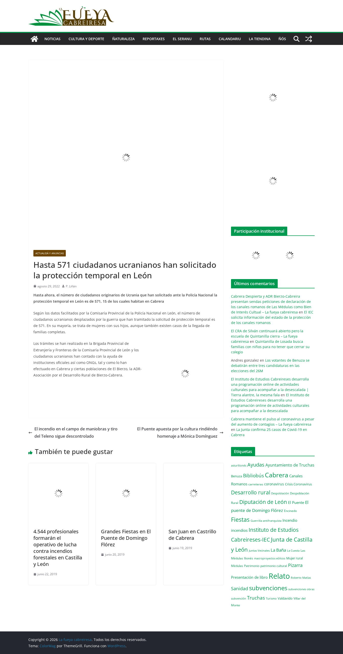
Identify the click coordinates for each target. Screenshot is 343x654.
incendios (239, 530)
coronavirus (274, 484)
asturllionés (238, 465)
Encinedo (290, 511)
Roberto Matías (301, 577)
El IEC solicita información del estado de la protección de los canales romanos (272, 317)
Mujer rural (294, 558)
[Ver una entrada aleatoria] (309, 39)
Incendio (289, 520)
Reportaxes (154, 38)
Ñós (282, 38)
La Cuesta (293, 550)
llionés (248, 558)
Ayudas (255, 464)
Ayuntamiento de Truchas (289, 465)
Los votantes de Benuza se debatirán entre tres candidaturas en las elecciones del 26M (270, 365)
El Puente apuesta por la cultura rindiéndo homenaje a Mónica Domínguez (177, 432)
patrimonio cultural (273, 566)
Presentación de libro (249, 577)
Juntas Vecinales (259, 550)
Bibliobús (253, 475)
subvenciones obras (301, 589)
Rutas (205, 38)
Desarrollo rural (250, 492)
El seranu (182, 38)
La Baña (278, 550)
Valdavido (285, 598)
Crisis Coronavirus (298, 484)
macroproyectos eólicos (269, 558)
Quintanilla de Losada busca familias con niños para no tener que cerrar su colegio (270, 346)
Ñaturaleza (123, 38)
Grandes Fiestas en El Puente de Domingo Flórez (126, 538)
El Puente (296, 502)
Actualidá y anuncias (49, 253)
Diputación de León (263, 501)
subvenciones (268, 588)
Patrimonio (251, 566)
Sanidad (239, 588)
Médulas (237, 566)
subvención (238, 598)
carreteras (255, 484)
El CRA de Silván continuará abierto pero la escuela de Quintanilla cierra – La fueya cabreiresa (267, 336)
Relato (279, 576)
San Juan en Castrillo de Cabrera (192, 534)
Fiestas (240, 519)
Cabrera (276, 475)
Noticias (52, 38)
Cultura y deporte (86, 38)
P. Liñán (71, 286)
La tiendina (259, 38)
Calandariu (230, 38)
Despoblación (280, 493)
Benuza (236, 476)
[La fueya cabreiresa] (34, 39)
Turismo (271, 598)
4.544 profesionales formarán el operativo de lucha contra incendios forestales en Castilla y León (57, 547)
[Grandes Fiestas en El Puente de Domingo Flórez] (126, 467)
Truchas (256, 598)
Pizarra (295, 565)
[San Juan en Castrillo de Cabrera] (193, 467)
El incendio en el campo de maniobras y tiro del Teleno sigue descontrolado (76, 432)
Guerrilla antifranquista (266, 520)
